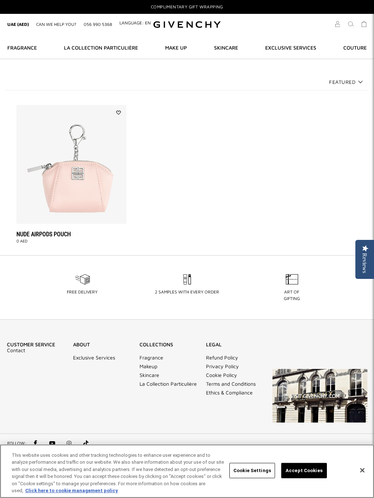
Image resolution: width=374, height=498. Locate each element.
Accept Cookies (304, 470)
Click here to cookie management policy (71, 490)
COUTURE (355, 47)
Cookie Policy (221, 375)
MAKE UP (176, 47)
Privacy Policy (222, 366)
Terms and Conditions (231, 384)
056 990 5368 (98, 24)
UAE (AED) (18, 24)
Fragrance (151, 358)
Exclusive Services (94, 358)
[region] (187, 471)
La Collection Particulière (168, 384)
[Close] (362, 470)
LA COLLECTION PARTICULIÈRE (101, 47)
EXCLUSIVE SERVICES (290, 47)
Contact (16, 350)
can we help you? (56, 24)
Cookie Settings (252, 470)
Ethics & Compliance (229, 393)
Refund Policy (222, 358)
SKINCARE (226, 47)
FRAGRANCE (22, 47)
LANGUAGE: (135, 23)
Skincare (149, 375)
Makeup (148, 366)
